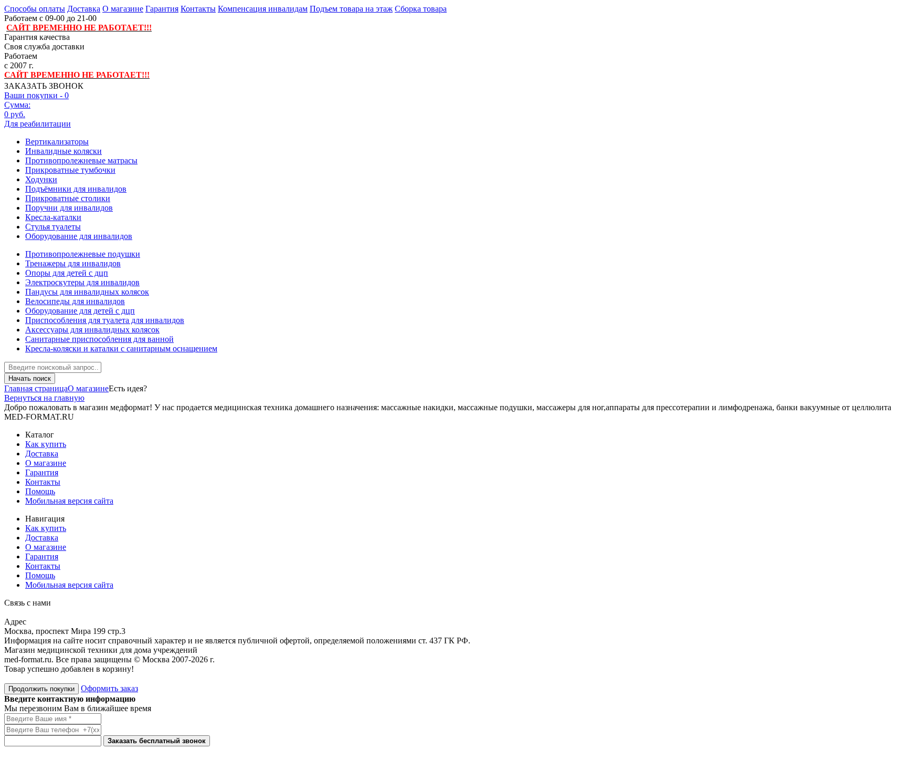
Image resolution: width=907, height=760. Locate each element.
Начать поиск (29, 378)
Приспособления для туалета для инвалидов (104, 320)
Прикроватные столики (67, 198)
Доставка (83, 8)
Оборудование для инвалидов (78, 236)
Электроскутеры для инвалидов (82, 282)
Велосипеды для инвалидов (75, 301)
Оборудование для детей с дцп (80, 310)
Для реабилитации (37, 123)
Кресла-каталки (53, 217)
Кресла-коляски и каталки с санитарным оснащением (121, 348)
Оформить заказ (109, 688)
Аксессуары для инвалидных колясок (92, 329)
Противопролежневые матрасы (81, 160)
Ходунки (41, 179)
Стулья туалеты (53, 226)
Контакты (198, 8)
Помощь (40, 491)
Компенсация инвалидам (263, 8)
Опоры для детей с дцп (66, 272)
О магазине (122, 8)
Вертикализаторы (57, 141)
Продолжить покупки (41, 689)
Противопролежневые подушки (82, 253)
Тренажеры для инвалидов (73, 263)
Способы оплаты (34, 8)
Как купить (45, 444)
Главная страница (36, 388)
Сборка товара (421, 8)
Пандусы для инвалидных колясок (87, 291)
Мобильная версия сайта (69, 500)
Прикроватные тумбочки (70, 169)
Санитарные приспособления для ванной (99, 339)
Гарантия (161, 8)
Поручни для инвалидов (69, 207)
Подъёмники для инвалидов (75, 188)
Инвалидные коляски (63, 151)
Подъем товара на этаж (351, 8)
